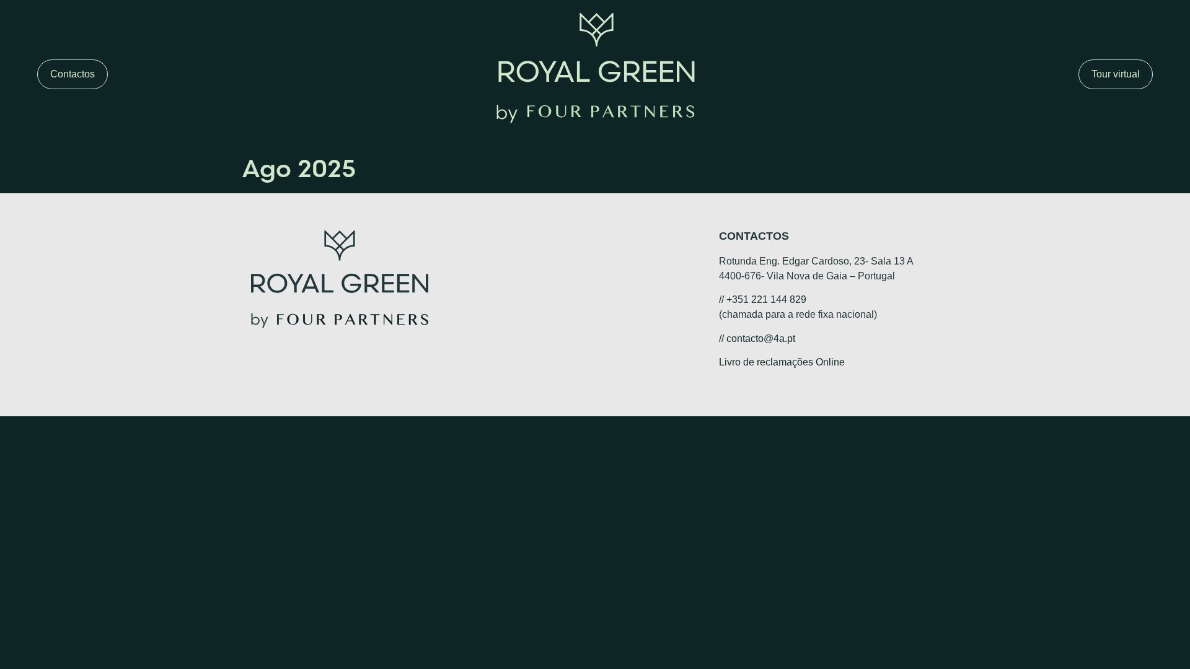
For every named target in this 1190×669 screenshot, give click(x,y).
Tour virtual (1115, 74)
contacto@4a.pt (760, 338)
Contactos (72, 74)
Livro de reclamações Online (782, 362)
